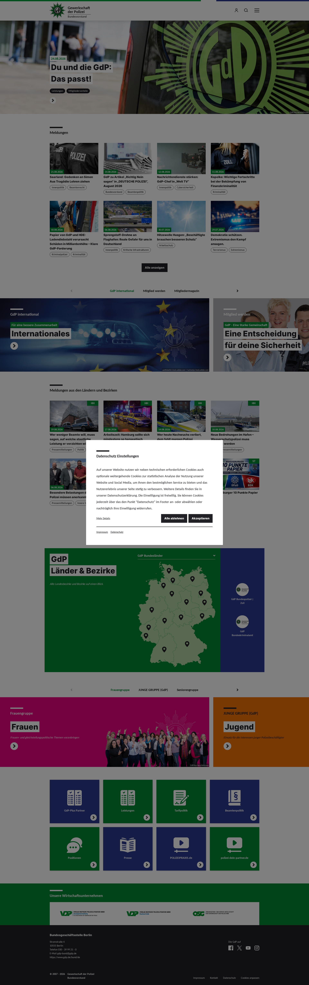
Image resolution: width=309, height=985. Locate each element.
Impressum (102, 532)
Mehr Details (103, 518)
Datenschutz (117, 532)
